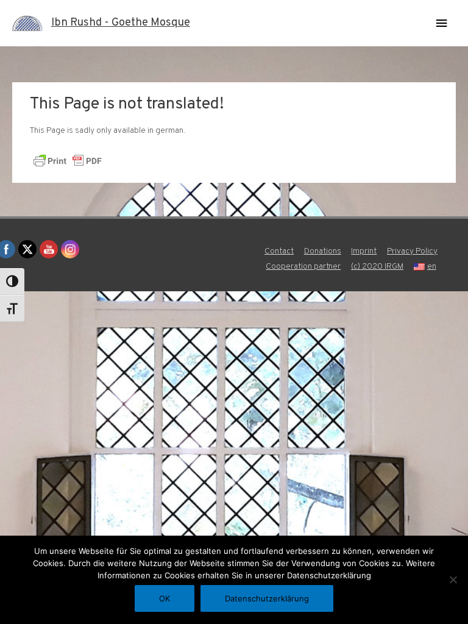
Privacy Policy (412, 251)
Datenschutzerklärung (267, 598)
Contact (279, 251)
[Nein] (453, 579)
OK (164, 598)
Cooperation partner (303, 266)
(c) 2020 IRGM (377, 266)
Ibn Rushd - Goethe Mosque (120, 23)
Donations (322, 251)
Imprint (364, 251)
